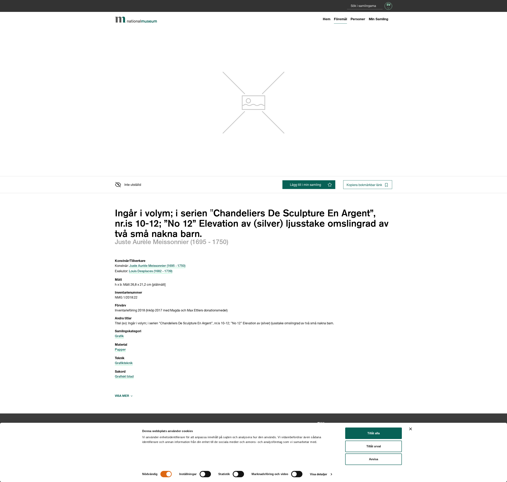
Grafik (119, 336)
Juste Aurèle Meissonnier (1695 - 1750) (157, 266)
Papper (120, 350)
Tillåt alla (373, 433)
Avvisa (373, 459)
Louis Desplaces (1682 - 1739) (150, 271)
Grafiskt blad (124, 377)
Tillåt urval (373, 446)
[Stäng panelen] (410, 429)
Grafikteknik (124, 363)
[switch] (205, 474)
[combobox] (365, 5)
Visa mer (123, 396)
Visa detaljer (318, 474)
